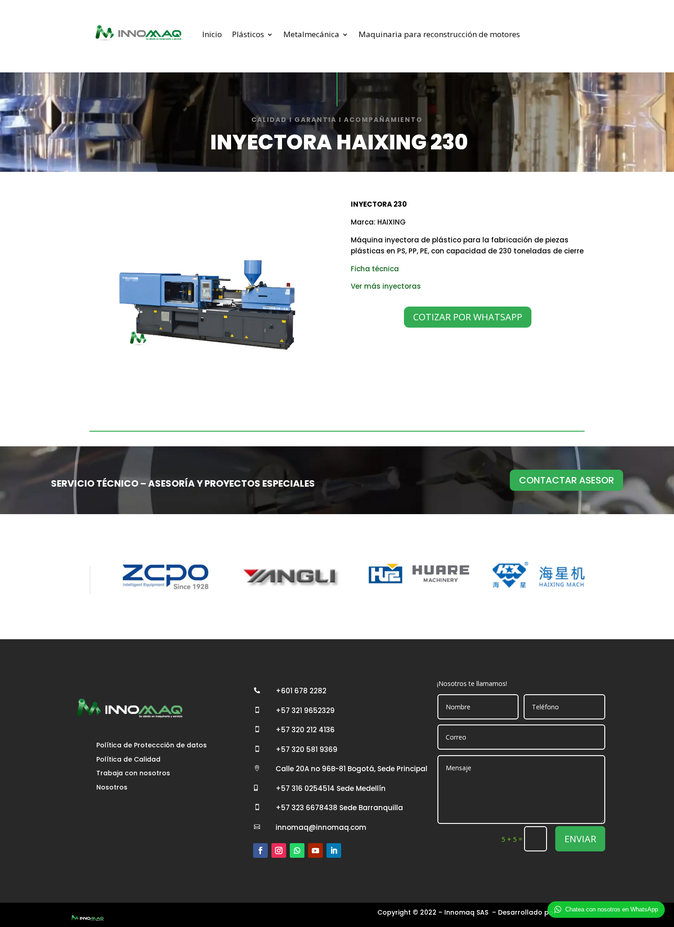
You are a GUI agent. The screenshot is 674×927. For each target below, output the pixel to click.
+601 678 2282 (301, 691)
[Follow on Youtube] (315, 850)
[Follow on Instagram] (278, 850)
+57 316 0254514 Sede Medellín (331, 788)
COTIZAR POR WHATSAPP (467, 317)
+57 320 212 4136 (305, 730)
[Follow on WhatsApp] (297, 850)
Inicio (212, 34)
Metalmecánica (311, 34)
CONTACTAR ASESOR (566, 480)
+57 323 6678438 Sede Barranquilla (339, 807)
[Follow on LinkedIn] (333, 850)
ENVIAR (580, 839)
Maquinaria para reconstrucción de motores (439, 34)
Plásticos (248, 34)
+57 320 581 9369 (306, 749)
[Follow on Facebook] (260, 850)
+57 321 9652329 (305, 710)
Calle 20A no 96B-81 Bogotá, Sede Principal (351, 768)
